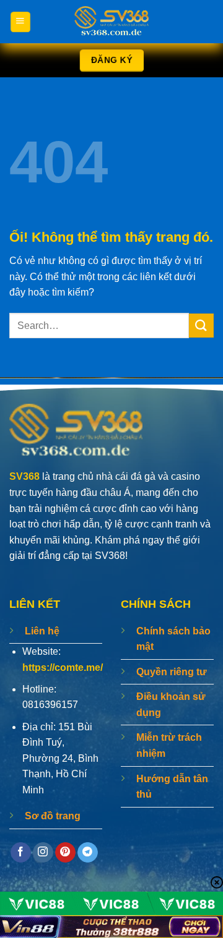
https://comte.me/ (62, 667)
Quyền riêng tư (171, 672)
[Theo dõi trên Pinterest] (65, 852)
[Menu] (19, 21)
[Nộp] (201, 325)
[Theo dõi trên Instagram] (43, 852)
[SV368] (111, 21)
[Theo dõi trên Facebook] (21, 852)
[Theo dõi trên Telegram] (87, 852)
